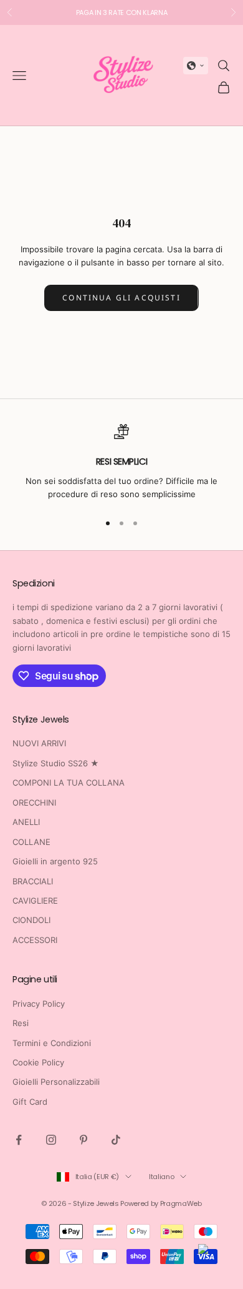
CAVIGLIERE (35, 901)
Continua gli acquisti (121, 297)
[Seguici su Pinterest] (83, 1139)
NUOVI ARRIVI (39, 743)
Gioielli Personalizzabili (56, 1082)
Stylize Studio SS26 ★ (55, 763)
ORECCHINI (34, 802)
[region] (121, 462)
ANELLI (26, 822)
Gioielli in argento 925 (55, 861)
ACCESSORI (34, 940)
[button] (195, 65)
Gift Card (29, 1102)
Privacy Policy (38, 1004)
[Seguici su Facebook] (18, 1139)
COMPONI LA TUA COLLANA (68, 783)
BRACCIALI (32, 881)
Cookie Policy (38, 1062)
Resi (20, 1023)
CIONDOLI (31, 920)
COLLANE (31, 842)
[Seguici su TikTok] (116, 1139)
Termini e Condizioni (51, 1043)
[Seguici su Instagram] (51, 1139)
